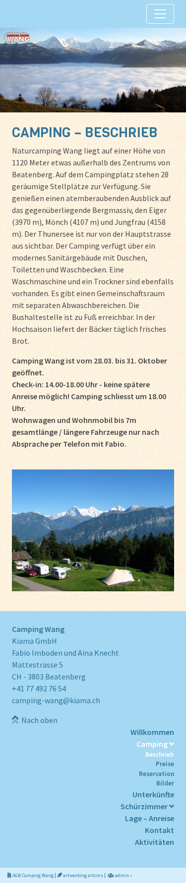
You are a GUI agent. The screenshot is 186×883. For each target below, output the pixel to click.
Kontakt (159, 830)
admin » (123, 875)
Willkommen (152, 732)
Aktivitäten (154, 842)
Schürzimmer (145, 806)
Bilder (165, 783)
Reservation (156, 774)
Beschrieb (159, 754)
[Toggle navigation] (160, 14)
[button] (93, 70)
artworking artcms (82, 875)
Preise (165, 764)
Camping (152, 744)
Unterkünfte (153, 794)
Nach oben (38, 720)
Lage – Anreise (149, 818)
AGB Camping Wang (32, 875)
